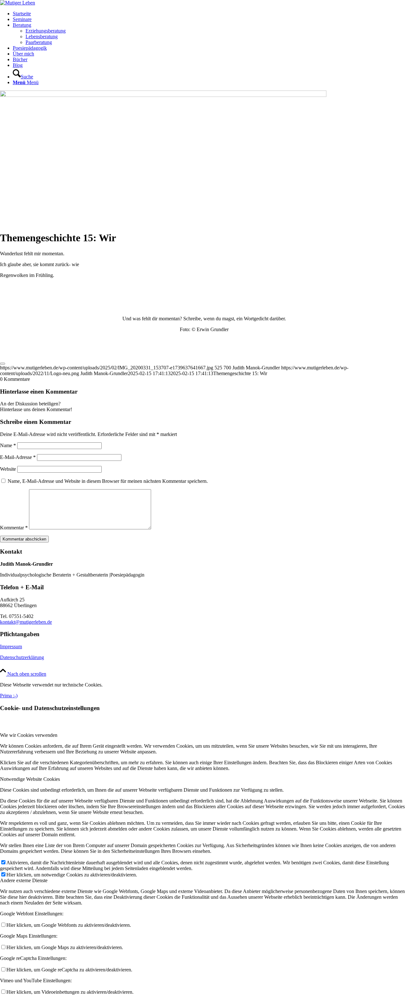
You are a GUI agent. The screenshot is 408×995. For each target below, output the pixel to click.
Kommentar (14, 527)
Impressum (11, 646)
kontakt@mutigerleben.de (26, 622)
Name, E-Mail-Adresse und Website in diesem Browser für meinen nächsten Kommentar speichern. (108, 481)
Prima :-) (9, 695)
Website (8, 469)
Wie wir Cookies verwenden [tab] (28, 735)
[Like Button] (2, 364)
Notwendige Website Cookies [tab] (30, 779)
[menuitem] (210, 14)
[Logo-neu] (17, 2)
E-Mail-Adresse (18, 457)
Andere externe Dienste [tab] (23, 880)
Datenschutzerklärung (22, 657)
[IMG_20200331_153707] (163, 95)
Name (8, 445)
